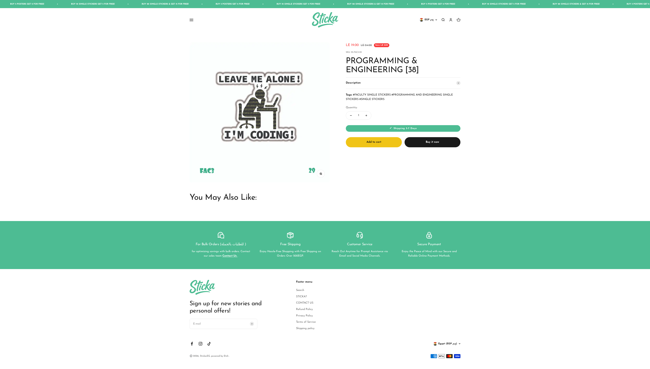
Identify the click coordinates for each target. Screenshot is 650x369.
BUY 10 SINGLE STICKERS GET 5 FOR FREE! (29, 4)
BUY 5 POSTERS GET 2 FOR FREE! (169, 4)
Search (300, 290)
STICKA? (301, 296)
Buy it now (432, 142)
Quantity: (351, 107)
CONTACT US (304, 303)
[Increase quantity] (366, 115)
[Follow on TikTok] (209, 343)
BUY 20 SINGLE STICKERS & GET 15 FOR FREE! (101, 4)
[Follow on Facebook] (192, 343)
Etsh (226, 356)
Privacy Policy (304, 315)
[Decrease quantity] (351, 115)
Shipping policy (305, 328)
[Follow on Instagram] (200, 343)
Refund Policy (304, 309)
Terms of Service (306, 322)
